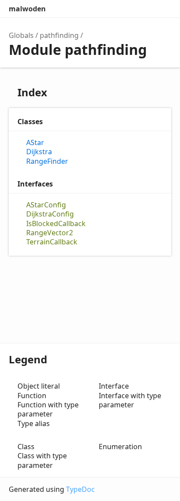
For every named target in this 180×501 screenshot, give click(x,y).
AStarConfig (46, 205)
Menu (162, 8)
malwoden (27, 9)
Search (126, 8)
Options (143, 8)
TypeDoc (80, 489)
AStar (35, 142)
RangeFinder (47, 161)
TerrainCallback (51, 242)
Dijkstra (39, 151)
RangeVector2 (49, 232)
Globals (21, 35)
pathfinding (59, 35)
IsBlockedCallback (56, 223)
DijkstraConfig (50, 214)
